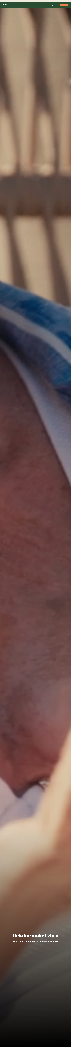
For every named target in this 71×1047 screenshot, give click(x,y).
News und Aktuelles (58, 1)
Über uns (44, 1)
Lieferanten (47, 5)
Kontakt (64, 5)
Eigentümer (50, 1)
